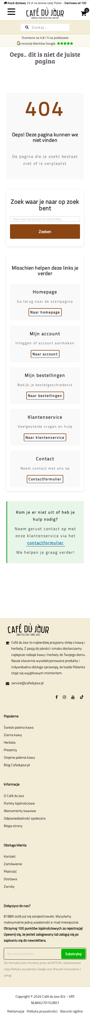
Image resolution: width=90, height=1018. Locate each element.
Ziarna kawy (13, 734)
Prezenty (10, 749)
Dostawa (10, 878)
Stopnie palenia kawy (19, 757)
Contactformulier (45, 479)
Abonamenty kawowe (20, 810)
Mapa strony (13, 825)
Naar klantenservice (45, 437)
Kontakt (10, 856)
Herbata (10, 742)
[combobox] (45, 27)
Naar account (45, 354)
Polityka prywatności (24, 969)
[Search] (26, 27)
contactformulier (45, 543)
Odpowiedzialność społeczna (25, 818)
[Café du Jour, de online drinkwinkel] (45, 13)
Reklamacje (15, 1011)
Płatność (10, 871)
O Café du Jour (14, 795)
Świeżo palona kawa (19, 727)
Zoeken (45, 232)
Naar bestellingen (45, 395)
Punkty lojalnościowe (19, 803)
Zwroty (9, 886)
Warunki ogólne (71, 1011)
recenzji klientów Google (39, 43)
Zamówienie (13, 863)
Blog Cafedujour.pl (17, 764)
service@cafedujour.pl (27, 683)
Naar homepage (45, 312)
